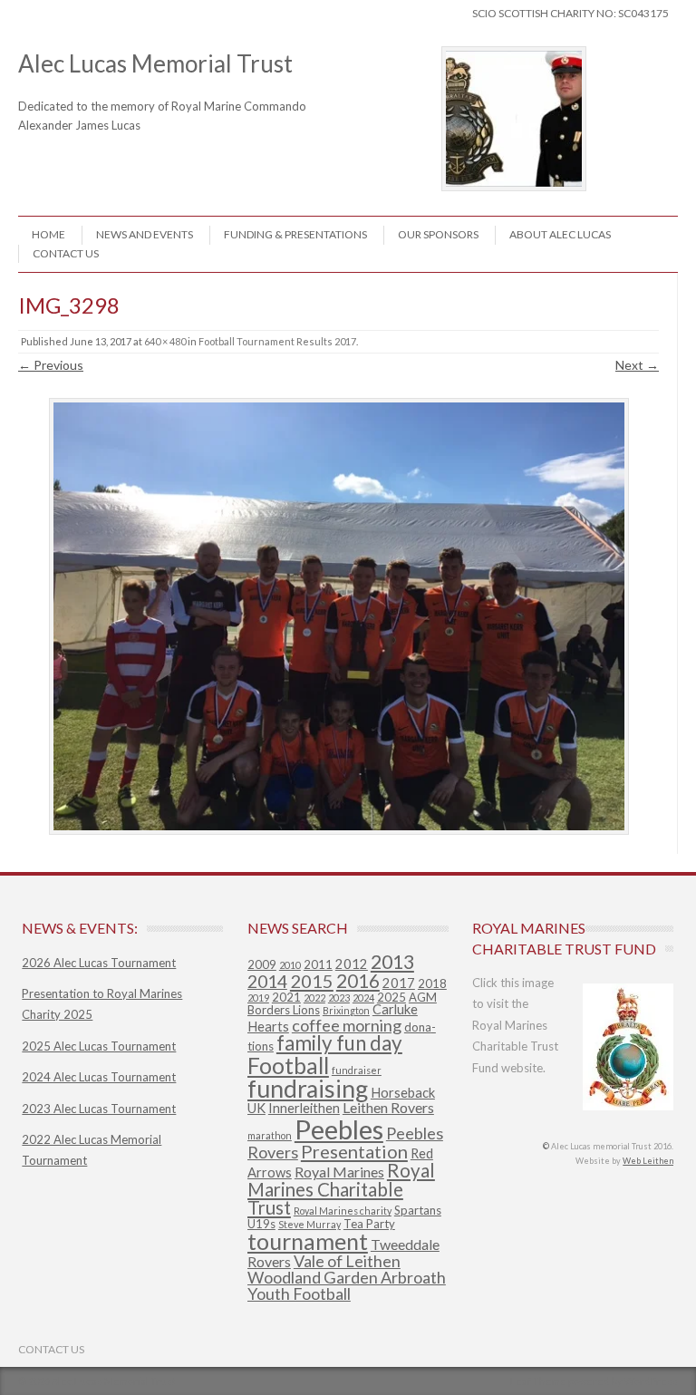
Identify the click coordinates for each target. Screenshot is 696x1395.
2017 (398, 983)
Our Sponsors (438, 234)
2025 (391, 997)
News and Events (144, 234)
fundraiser (357, 1070)
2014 (267, 981)
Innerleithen (304, 1108)
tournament (307, 1241)
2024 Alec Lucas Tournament (99, 1077)
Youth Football (299, 1293)
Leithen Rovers (388, 1107)
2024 (363, 997)
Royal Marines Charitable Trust (341, 1188)
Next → (637, 365)
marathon (269, 1135)
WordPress (651, 1381)
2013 (392, 962)
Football (288, 1065)
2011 (318, 964)
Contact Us (66, 253)
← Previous (50, 365)
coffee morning (346, 1025)
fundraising (307, 1088)
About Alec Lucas (560, 234)
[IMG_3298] (338, 617)
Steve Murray (309, 1224)
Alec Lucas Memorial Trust (179, 76)
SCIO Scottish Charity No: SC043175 (570, 13)
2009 (261, 964)
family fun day (339, 1043)
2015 (312, 981)
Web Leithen (648, 1161)
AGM (423, 997)
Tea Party (369, 1223)
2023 (339, 997)
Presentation (354, 1151)
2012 (351, 964)
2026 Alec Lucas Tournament (99, 962)
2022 (314, 997)
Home (48, 234)
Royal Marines (339, 1171)
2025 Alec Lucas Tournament (99, 1046)
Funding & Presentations (295, 234)
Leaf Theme (538, 1381)
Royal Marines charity (343, 1210)
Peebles (339, 1129)
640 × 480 (165, 341)
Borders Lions (283, 1010)
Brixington (346, 1010)
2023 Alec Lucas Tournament (99, 1108)
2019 (258, 997)
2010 (290, 965)
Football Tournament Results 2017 (277, 341)
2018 (432, 983)
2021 (286, 997)
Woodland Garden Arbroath (346, 1277)
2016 (358, 981)
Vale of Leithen (347, 1261)
